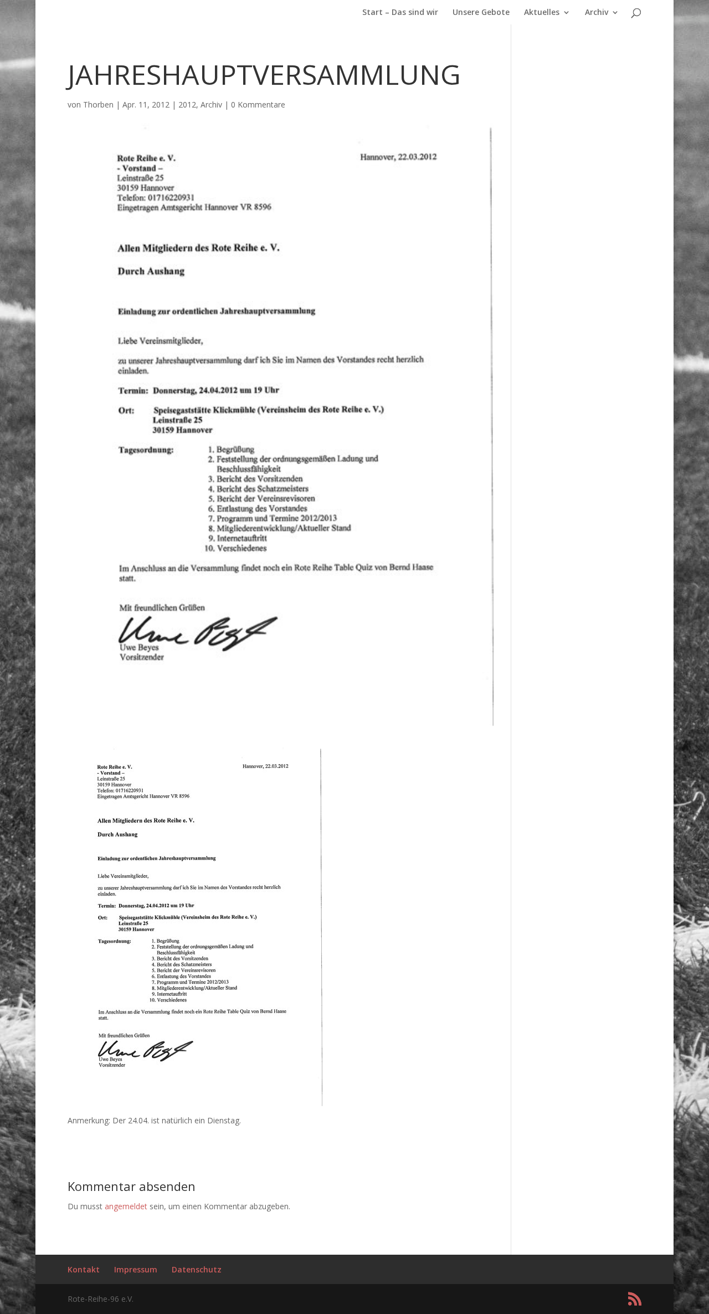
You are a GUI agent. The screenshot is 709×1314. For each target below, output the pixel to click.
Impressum (135, 1269)
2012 (187, 104)
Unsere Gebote (481, 12)
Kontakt (84, 1269)
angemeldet (126, 1206)
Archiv (596, 12)
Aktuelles (541, 12)
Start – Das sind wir (400, 12)
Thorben (98, 104)
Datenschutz (197, 1269)
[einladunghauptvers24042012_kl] (195, 1100)
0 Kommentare (258, 104)
